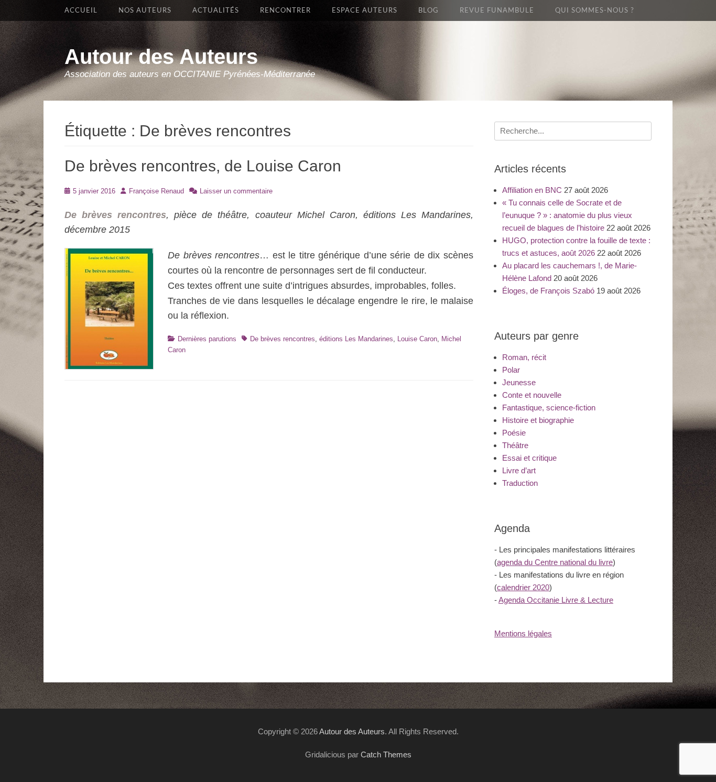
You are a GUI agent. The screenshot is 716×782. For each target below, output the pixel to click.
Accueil (80, 10)
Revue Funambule (497, 10)
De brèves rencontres (282, 339)
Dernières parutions (207, 339)
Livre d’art (519, 470)
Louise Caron (417, 339)
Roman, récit (524, 357)
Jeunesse (519, 382)
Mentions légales (523, 633)
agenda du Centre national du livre (555, 562)
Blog (428, 10)
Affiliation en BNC (532, 190)
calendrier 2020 (523, 587)
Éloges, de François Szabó (548, 290)
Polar (511, 369)
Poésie (514, 432)
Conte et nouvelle (531, 394)
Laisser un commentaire (236, 191)
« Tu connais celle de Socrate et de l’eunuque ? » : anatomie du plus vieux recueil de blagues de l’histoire (567, 215)
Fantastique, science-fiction (548, 407)
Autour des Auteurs (161, 56)
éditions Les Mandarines (356, 339)
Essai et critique (529, 457)
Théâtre (515, 445)
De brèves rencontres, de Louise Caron (202, 166)
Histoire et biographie (538, 420)
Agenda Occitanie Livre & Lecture (555, 599)
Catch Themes (386, 754)
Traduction (520, 483)
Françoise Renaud (156, 191)
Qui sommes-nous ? (594, 10)
